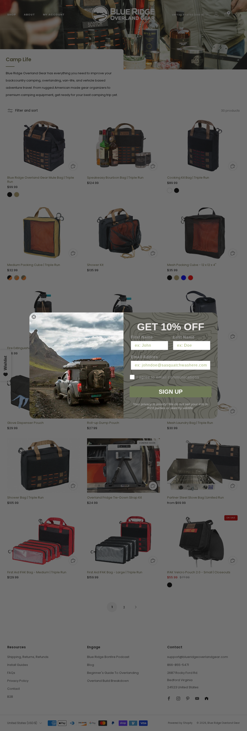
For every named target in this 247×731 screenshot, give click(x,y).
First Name (142, 337)
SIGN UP (171, 391)
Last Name (184, 337)
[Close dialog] (33, 316)
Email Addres (144, 357)
